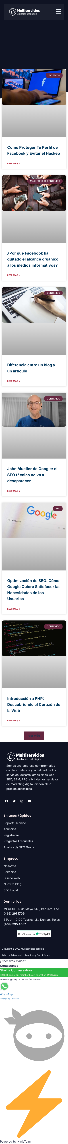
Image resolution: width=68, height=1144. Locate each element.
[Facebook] (6, 801)
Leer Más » (13, 163)
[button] (34, 735)
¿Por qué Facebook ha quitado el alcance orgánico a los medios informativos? (32, 259)
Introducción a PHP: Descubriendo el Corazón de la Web (33, 704)
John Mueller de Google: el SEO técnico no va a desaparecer (32, 474)
